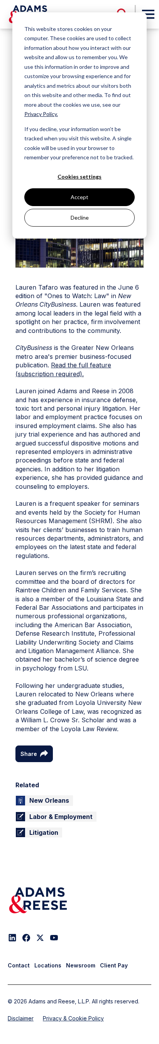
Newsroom (80, 965)
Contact (19, 965)
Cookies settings (79, 176)
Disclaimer (21, 1018)
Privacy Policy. (41, 114)
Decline (80, 217)
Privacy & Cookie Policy (73, 1018)
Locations (47, 965)
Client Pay (114, 965)
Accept (79, 197)
